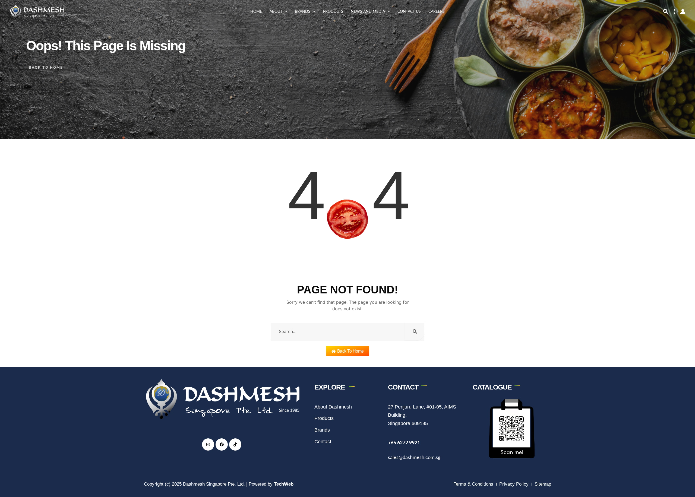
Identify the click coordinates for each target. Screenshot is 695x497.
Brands (302, 12)
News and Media (368, 12)
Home (256, 12)
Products (333, 12)
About (276, 12)
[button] (284, 12)
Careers (436, 12)
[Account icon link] (682, 11)
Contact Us (409, 12)
